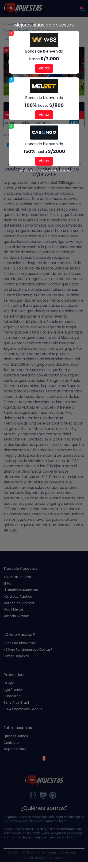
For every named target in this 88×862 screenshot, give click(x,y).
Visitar (44, 68)
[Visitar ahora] (44, 40)
